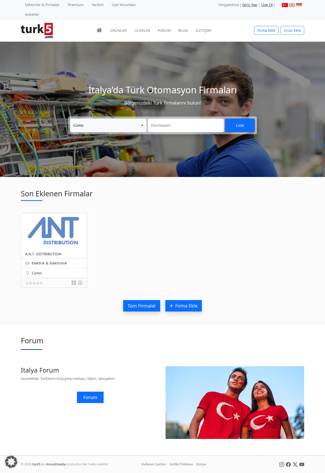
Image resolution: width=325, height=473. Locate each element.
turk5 (36, 464)
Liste (240, 125)
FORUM (164, 30)
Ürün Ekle (292, 30)
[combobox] (108, 125)
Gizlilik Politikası (181, 464)
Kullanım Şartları (153, 464)
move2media (56, 464)
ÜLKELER (142, 30)
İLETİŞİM (203, 30)
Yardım (98, 4)
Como (37, 273)
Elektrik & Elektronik (49, 263)
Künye (201, 464)
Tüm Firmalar (141, 306)
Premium (76, 4)
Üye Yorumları (124, 4)
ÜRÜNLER (118, 30)
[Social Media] (281, 464)
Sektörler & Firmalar (42, 4)
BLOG (183, 30)
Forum (90, 397)
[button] (11, 462)
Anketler (32, 14)
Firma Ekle (266, 30)
